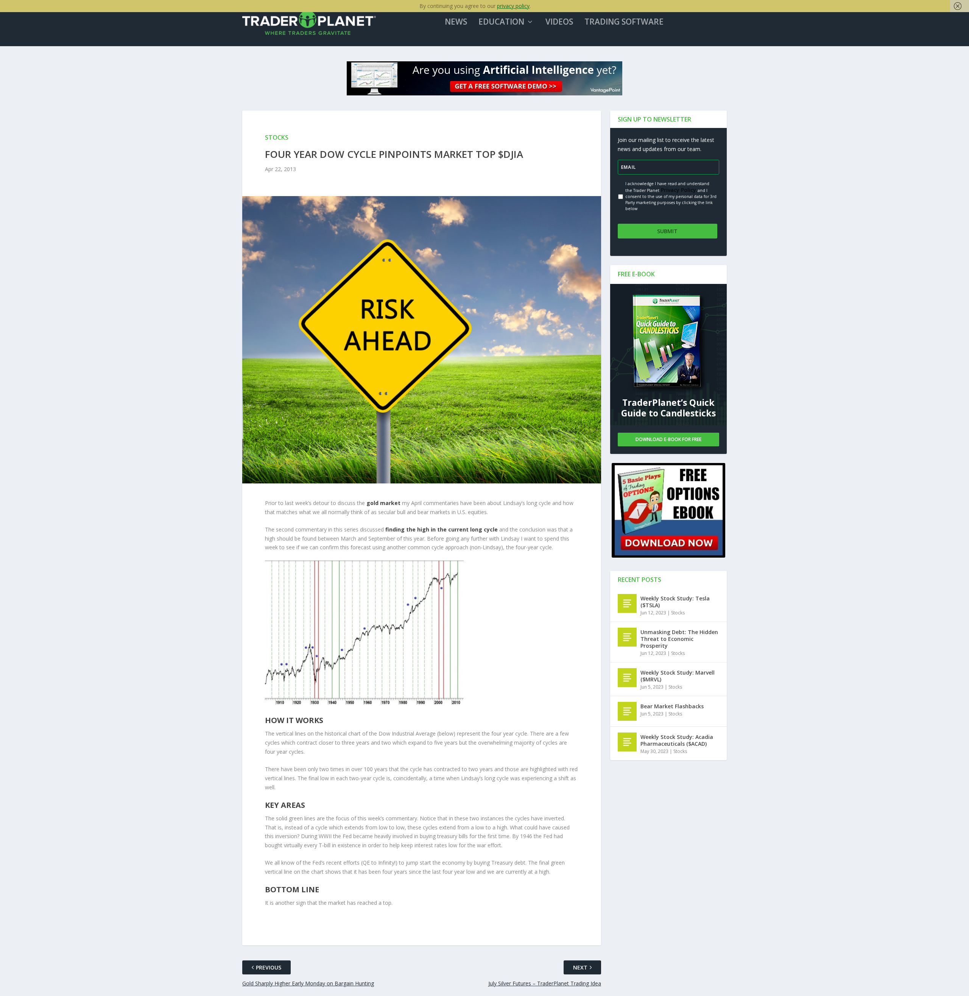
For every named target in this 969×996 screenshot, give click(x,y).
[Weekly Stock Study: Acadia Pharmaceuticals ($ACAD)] (627, 742)
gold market (383, 503)
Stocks (678, 612)
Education (501, 22)
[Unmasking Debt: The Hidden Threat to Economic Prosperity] (627, 637)
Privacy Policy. (678, 189)
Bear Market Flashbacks (672, 706)
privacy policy (513, 5)
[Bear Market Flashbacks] (627, 711)
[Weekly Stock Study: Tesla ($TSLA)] (627, 603)
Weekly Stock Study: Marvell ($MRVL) (677, 676)
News (456, 22)
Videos (559, 22)
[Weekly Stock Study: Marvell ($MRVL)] (627, 677)
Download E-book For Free (668, 439)
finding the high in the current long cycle (441, 529)
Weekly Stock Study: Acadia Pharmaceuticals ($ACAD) (676, 740)
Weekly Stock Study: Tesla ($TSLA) (675, 602)
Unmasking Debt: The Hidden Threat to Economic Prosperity (679, 638)
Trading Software (624, 22)
